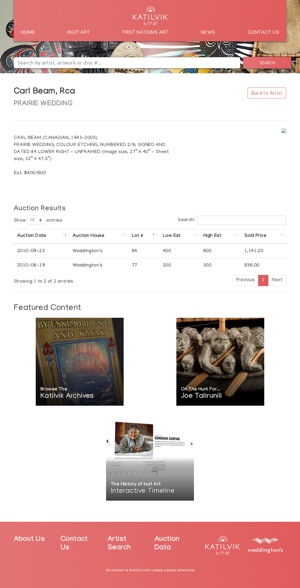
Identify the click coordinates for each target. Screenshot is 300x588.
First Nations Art (145, 32)
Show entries (38, 220)
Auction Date (31, 236)
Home (28, 32)
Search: (186, 220)
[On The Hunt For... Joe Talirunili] (220, 362)
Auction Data (167, 544)
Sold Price (255, 236)
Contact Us (263, 32)
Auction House (88, 236)
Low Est (172, 236)
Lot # (137, 236)
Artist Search (119, 544)
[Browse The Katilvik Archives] (80, 362)
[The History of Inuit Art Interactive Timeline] (150, 457)
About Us (29, 540)
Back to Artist (266, 93)
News (208, 32)
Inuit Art (78, 32)
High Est (212, 236)
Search (267, 62)
